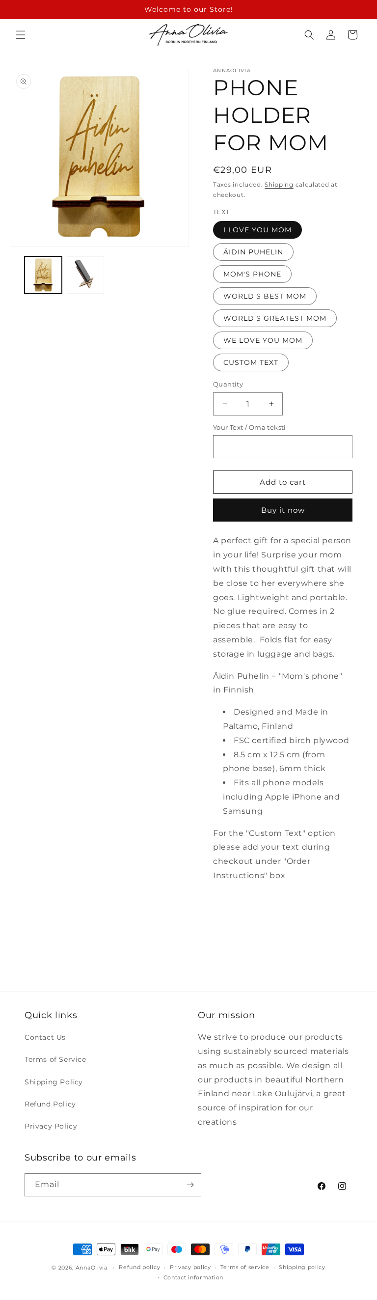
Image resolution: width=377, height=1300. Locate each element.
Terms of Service (55, 1059)
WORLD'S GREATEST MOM (274, 318)
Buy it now (283, 510)
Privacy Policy (51, 1126)
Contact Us (45, 1037)
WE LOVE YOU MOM (262, 340)
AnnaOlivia (92, 1267)
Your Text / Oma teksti (249, 427)
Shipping (279, 184)
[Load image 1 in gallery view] (43, 275)
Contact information (193, 1277)
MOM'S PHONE (252, 274)
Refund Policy (50, 1104)
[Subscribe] (190, 1184)
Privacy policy (190, 1267)
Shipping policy (302, 1267)
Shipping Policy (54, 1082)
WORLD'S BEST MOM (264, 296)
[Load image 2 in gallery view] (85, 275)
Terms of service (244, 1267)
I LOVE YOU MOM (257, 229)
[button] (20, 35)
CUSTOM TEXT (250, 362)
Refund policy (139, 1267)
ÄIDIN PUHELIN (253, 252)
